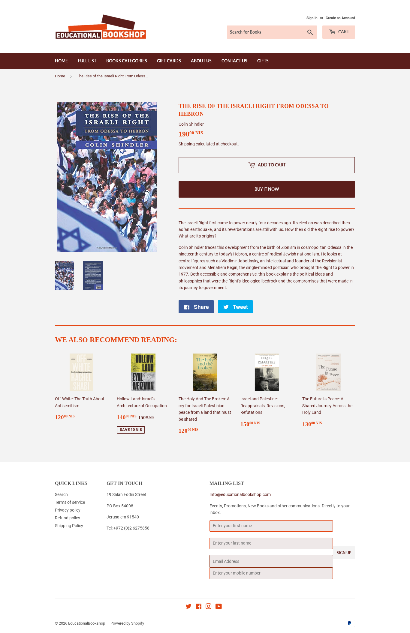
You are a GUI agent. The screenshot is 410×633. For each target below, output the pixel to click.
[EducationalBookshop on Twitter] (188, 607)
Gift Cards (169, 60)
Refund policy (67, 517)
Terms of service (70, 502)
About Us (201, 60)
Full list (87, 60)
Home (61, 60)
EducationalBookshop (86, 623)
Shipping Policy (69, 525)
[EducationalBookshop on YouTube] (219, 607)
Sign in (312, 18)
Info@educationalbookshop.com (240, 494)
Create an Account (340, 18)
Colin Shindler (191, 124)
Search (61, 494)
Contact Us (234, 60)
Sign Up (344, 553)
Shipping (187, 144)
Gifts (263, 60)
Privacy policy (67, 510)
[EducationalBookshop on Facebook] (198, 607)
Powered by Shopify (127, 623)
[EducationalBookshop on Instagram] (209, 607)
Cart (343, 31)
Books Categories (126, 60)
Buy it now (267, 189)
